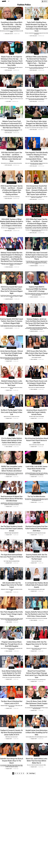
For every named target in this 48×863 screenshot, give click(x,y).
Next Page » (32, 773)
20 (27, 773)
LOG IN (45, 1)
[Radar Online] (4, 1)
